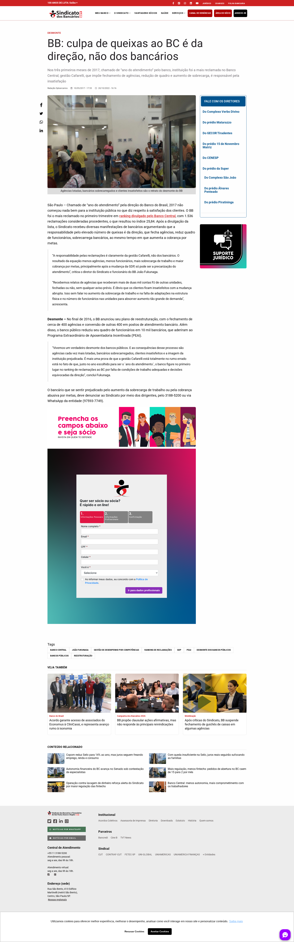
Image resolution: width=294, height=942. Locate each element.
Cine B (114, 837)
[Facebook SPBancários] (55, 821)
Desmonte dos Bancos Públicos (214, 650)
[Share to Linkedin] (41, 131)
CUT (100, 854)
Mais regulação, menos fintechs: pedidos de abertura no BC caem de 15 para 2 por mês (207, 770)
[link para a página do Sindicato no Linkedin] (191, 3)
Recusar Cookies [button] (134, 931)
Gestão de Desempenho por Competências (116, 650)
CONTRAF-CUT (114, 854)
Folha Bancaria (236, 3)
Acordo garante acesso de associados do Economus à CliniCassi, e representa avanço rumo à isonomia (79, 724)
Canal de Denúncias (200, 13)
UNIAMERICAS (163, 854)
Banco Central (58, 650)
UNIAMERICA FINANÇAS (187, 854)
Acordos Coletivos (107, 820)
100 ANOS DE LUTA (62, 2)
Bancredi (103, 837)
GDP (179, 650)
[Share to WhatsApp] (41, 122)
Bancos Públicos (59, 656)
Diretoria (153, 820)
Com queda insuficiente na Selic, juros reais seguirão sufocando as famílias (206, 756)
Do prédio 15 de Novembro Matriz (221, 145)
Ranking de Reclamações (158, 650)
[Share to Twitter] (41, 113)
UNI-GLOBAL (145, 854)
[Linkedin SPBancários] (61, 821)
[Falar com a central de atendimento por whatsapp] (55, 874)
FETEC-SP (130, 854)
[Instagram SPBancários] (67, 821)
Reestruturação (83, 656)
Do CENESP (211, 158)
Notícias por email (64, 838)
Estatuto (180, 820)
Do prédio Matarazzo (217, 122)
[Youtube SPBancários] (73, 821)
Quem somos (206, 820)
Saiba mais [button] (236, 921)
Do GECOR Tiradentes (217, 133)
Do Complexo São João (220, 177)
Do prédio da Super (216, 168)
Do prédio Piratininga (219, 202)
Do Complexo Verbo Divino (221, 111)
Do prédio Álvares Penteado (216, 189)
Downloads (167, 820)
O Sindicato (121, 13)
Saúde (164, 13)
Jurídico (206, 3)
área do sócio (223, 13)
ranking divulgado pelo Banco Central (147, 216)
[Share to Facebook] (41, 105)
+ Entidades (209, 854)
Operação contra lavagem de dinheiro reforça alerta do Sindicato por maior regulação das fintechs (105, 784)
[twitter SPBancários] (49, 821)
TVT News (125, 837)
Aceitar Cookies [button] (160, 931)
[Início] (70, 14)
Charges (219, 3)
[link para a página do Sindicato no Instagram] (185, 3)
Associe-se (240, 13)
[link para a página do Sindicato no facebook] (173, 3)
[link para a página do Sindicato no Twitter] (179, 3)
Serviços (178, 13)
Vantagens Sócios (145, 13)
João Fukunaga (80, 650)
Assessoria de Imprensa (133, 820)
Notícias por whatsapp (66, 829)
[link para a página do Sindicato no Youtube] (197, 3)
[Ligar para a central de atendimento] (48, 874)
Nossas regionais (57, 899)
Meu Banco (102, 13)
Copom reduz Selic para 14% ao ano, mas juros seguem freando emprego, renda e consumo (104, 756)
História (192, 820)
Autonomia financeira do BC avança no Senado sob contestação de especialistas (105, 770)
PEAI (189, 650)
